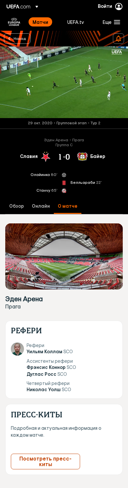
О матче (67, 206)
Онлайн (41, 206)
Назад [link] (19, 38)
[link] (40, 22)
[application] (64, 82)
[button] (109, 22)
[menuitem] (44, 22)
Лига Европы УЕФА (14, 22)
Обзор (16, 206)
